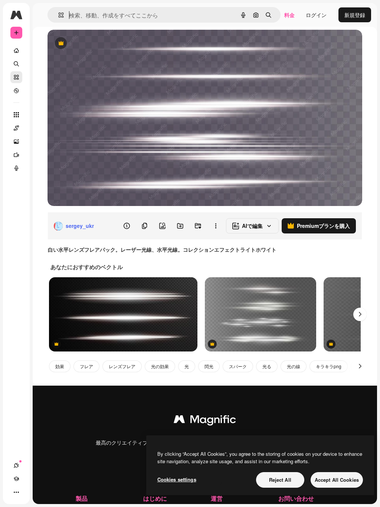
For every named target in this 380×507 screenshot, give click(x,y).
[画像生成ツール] (16, 141)
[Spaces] (16, 128)
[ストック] (16, 77)
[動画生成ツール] (16, 155)
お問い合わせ (296, 498)
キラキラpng (328, 366)
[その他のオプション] (215, 226)
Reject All (280, 479)
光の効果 (160, 366)
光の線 (293, 366)
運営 (217, 498)
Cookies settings (176, 479)
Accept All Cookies (337, 479)
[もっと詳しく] (16, 91)
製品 (82, 498)
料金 (289, 15)
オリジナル (98, 44)
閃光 (208, 366)
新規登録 (354, 15)
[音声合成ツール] (16, 168)
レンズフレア (122, 366)
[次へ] (360, 314)
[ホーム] (16, 50)
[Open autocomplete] (58, 15)
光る (266, 366)
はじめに (155, 498)
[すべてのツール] (16, 115)
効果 (59, 366)
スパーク (238, 366)
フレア (86, 366)
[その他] (16, 492)
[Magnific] (205, 420)
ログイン (316, 15)
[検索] (16, 64)
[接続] (16, 465)
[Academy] (16, 479)
